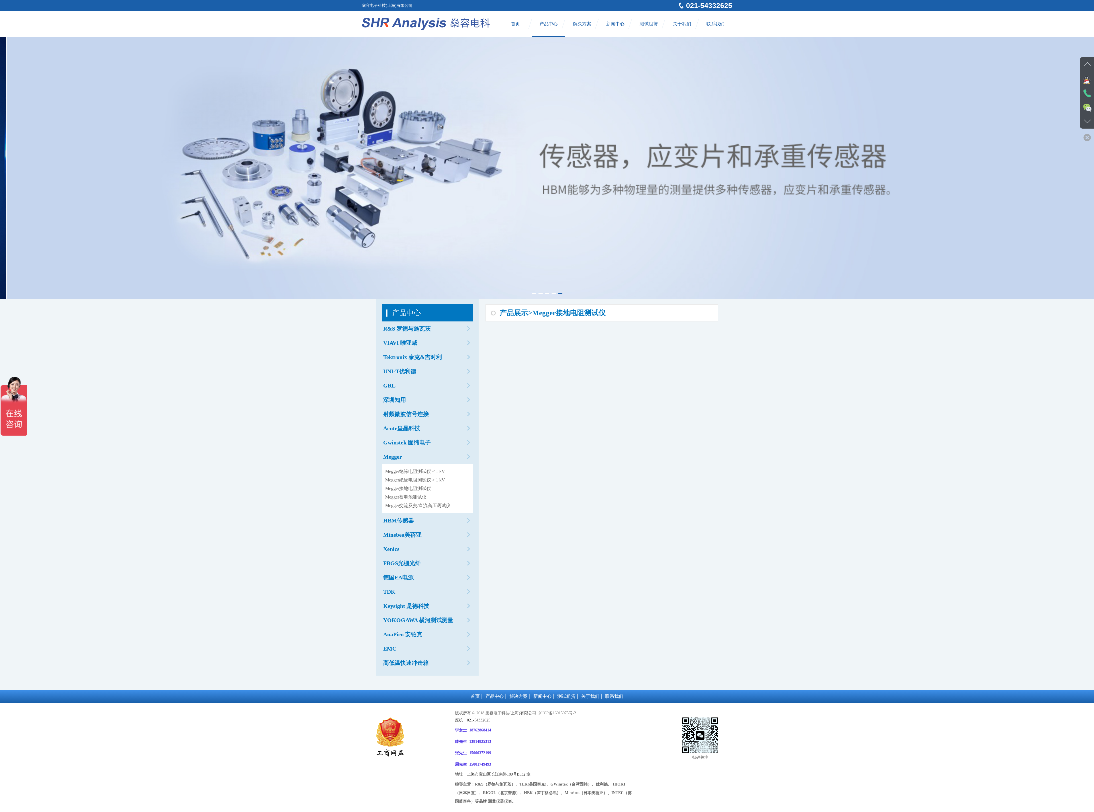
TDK (389, 592)
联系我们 (715, 23)
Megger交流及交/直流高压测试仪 (417, 505)
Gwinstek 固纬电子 (407, 442)
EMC (389, 648)
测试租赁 (649, 23)
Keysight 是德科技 (406, 606)
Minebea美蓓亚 (402, 535)
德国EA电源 (398, 577)
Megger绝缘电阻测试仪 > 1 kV (415, 479)
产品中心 (549, 23)
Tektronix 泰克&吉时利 (412, 357)
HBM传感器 (398, 520)
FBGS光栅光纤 (402, 563)
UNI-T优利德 (399, 371)
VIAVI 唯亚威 (400, 343)
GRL (389, 385)
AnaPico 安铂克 (402, 634)
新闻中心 (615, 23)
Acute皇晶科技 (401, 428)
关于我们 (682, 23)
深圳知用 (394, 400)
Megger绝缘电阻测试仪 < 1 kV (415, 471)
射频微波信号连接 (406, 414)
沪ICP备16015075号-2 (556, 713)
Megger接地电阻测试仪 (408, 488)
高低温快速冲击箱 (406, 663)
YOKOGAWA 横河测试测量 (418, 620)
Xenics (391, 549)
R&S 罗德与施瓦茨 (407, 328)
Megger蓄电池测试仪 (405, 497)
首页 (515, 23)
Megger (392, 457)
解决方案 (582, 23)
